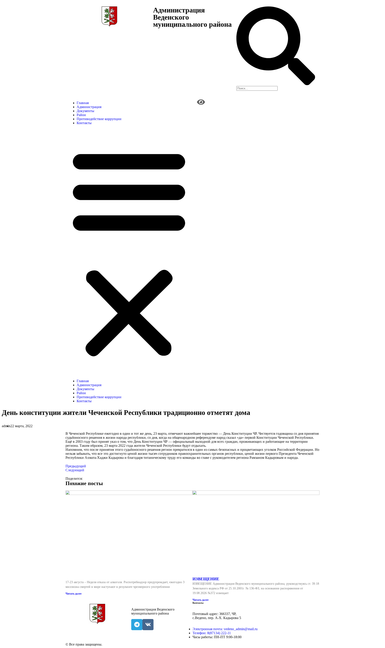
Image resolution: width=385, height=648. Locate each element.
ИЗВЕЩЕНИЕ (205, 579)
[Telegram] (136, 624)
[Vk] (148, 624)
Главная (83, 103)
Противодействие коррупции (99, 119)
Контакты (84, 123)
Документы (85, 111)
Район (81, 115)
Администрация (89, 107)
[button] (129, 252)
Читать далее (74, 593)
